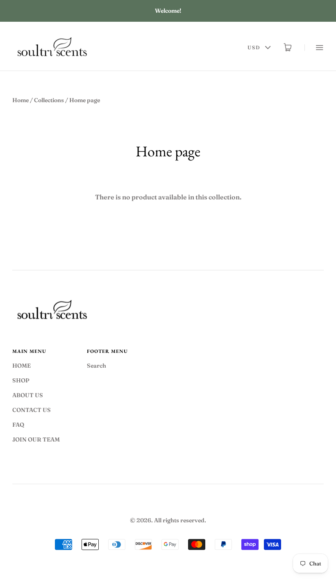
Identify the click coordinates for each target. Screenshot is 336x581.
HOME (21, 365)
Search (96, 365)
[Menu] (314, 47)
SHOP (21, 380)
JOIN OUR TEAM (36, 439)
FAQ (18, 424)
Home (20, 100)
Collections (49, 100)
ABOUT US (27, 395)
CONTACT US (31, 410)
